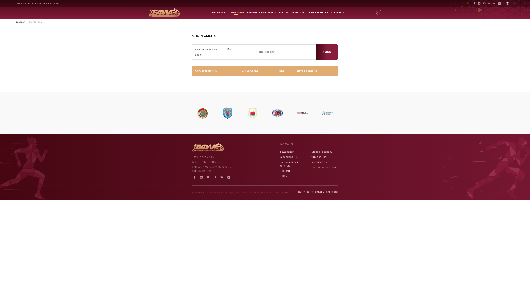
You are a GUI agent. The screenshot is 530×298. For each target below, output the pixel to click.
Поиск (327, 52)
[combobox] (510, 3)
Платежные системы (323, 167)
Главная (20, 22)
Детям (283, 176)
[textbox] (510, 3)
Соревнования (236, 12)
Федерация (218, 12)
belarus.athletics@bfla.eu (207, 162)
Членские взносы (318, 12)
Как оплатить (319, 162)
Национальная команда (261, 12)
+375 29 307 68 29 (203, 157)
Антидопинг (298, 12)
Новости (283, 12)
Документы (337, 12)
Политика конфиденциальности (317, 192)
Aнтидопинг (318, 157)
